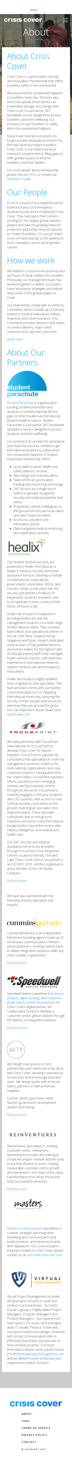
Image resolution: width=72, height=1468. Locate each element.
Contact (29, 1442)
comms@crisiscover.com (44, 1255)
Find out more (17, 880)
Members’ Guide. (19, 179)
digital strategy (30, 998)
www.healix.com (18, 714)
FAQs (33, 174)
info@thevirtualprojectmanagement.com (35, 1354)
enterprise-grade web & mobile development (35, 1000)
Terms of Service (36, 1428)
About (27, 1414)
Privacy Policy (34, 1435)
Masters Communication (24, 1228)
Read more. (15, 339)
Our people (45, 234)
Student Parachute (20, 403)
